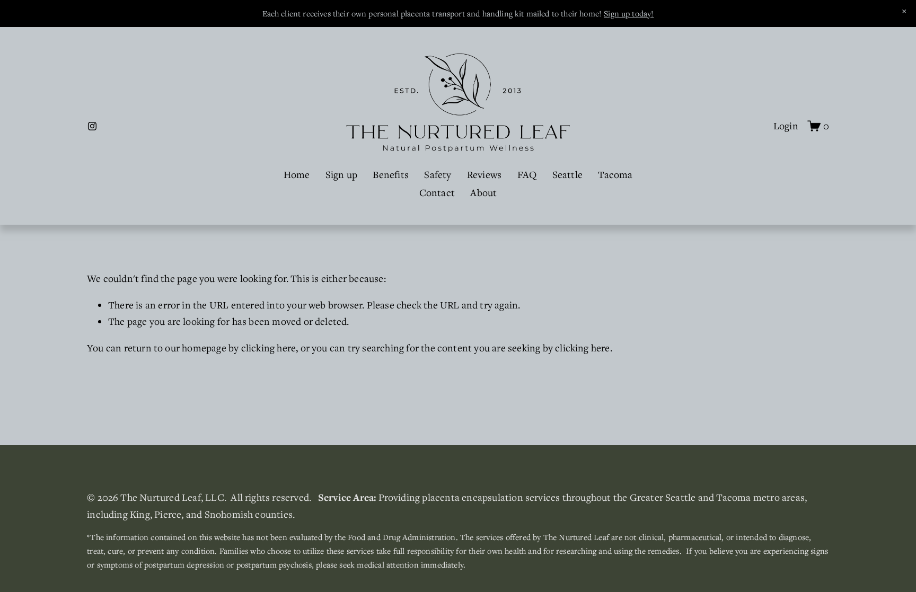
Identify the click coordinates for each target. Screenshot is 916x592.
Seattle (567, 174)
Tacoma (615, 174)
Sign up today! (629, 13)
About (483, 192)
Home (297, 174)
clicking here (268, 347)
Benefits (391, 174)
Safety (437, 174)
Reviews (484, 174)
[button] (904, 11)
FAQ (527, 174)
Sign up (341, 174)
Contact (437, 192)
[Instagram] (92, 126)
